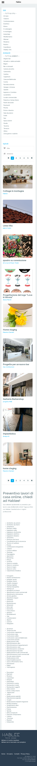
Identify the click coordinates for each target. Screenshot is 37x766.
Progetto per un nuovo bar (16, 364)
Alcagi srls (6, 436)
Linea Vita (8, 226)
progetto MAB (7, 401)
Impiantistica (9, 434)
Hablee (5, 193)
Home (3, 754)
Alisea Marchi (7, 300)
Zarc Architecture (8, 367)
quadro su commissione (14, 260)
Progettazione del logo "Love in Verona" (17, 296)
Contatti (16, 754)
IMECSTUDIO (7, 228)
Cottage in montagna (13, 191)
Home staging (10, 330)
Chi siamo (10, 754)
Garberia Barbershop (13, 399)
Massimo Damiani (8, 332)
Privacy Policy (25, 754)
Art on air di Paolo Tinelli (11, 263)
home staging (9, 468)
